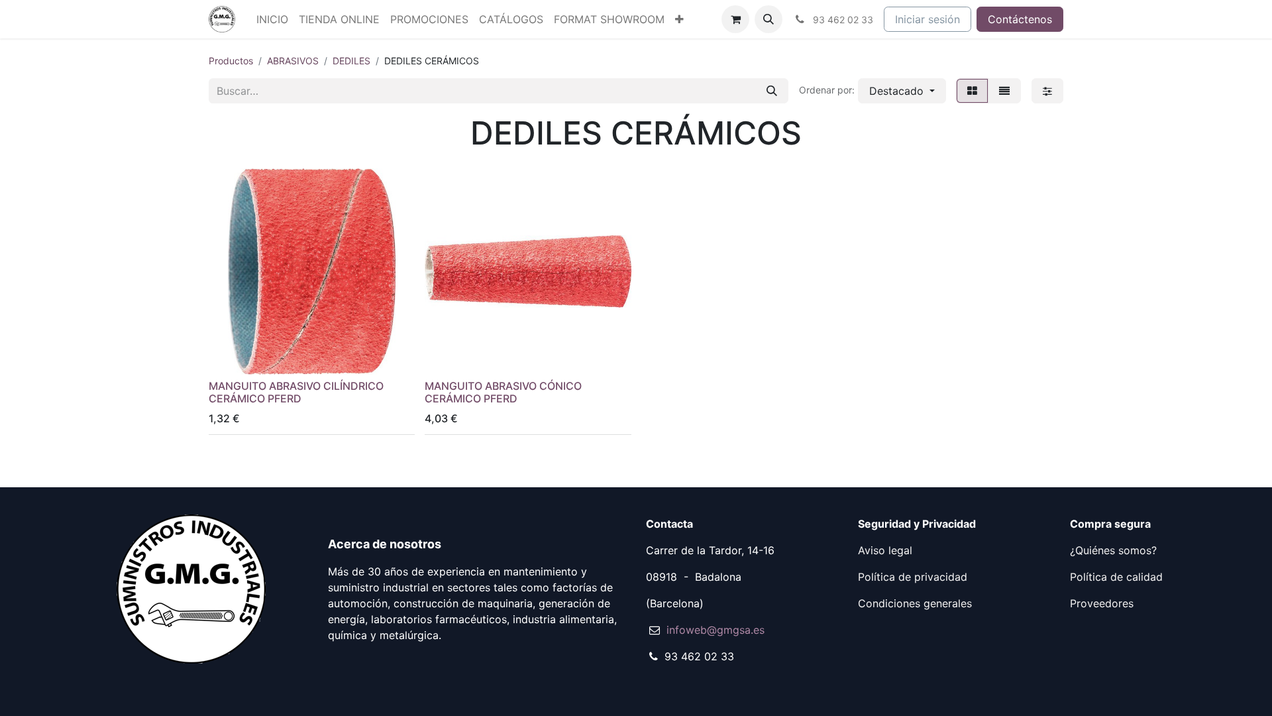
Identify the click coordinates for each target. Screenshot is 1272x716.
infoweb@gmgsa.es (715, 629)
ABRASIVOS (293, 60)
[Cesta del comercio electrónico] (735, 19)
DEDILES (351, 60)
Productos (231, 60)
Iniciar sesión (927, 19)
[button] (768, 19)
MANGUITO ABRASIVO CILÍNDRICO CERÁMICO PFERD (296, 392)
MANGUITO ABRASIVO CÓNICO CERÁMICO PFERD (503, 392)
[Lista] (1004, 90)
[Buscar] (771, 90)
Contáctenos (1020, 19)
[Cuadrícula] (972, 90)
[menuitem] (272, 19)
